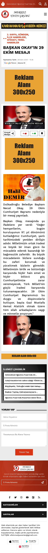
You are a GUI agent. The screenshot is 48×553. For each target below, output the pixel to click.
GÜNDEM (23, 34)
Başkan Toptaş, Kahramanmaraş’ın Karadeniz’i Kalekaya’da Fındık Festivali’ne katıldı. (24, 392)
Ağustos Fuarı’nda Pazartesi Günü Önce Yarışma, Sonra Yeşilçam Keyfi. (23, 398)
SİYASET (11, 40)
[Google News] (14, 63)
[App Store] (14, 541)
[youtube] (27, 497)
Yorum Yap (24, 452)
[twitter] (15, 497)
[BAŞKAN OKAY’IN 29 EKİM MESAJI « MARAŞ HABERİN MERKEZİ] (16, 14)
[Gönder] (43, 482)
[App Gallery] (24, 546)
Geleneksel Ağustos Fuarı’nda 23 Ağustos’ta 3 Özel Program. (20, 375)
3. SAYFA (12, 34)
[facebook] (9, 497)
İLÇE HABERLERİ (16, 37)
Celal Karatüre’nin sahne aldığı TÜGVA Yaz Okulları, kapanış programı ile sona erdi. (24, 381)
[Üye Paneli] (44, 4)
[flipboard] (33, 497)
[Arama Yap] (39, 4)
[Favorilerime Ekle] (42, 133)
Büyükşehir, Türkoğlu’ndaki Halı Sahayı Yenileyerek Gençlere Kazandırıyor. (22, 386)
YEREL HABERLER (16, 41)
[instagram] (21, 497)
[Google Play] (31, 541)
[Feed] (39, 497)
